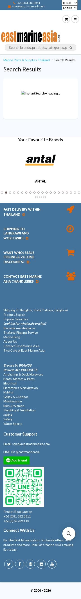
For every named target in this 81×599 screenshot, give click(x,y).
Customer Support (20, 434)
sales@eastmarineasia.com (28, 6)
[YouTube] (51, 564)
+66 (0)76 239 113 (16, 521)
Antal (40, 181)
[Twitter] (8, 564)
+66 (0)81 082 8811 (28, 2)
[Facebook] (19, 564)
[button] (68, 533)
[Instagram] (41, 564)
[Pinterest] (30, 564)
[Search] (70, 47)
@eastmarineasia (28, 452)
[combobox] (40, 47)
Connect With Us (19, 530)
